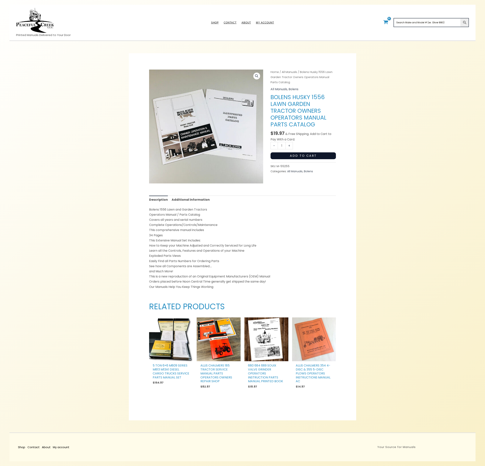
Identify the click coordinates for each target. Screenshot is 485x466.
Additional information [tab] (191, 199)
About (46, 447)
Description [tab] (158, 199)
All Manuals (289, 72)
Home (275, 72)
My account (61, 447)
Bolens (293, 89)
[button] (256, 76)
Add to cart (303, 156)
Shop (21, 447)
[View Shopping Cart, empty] (386, 22)
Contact (33, 447)
